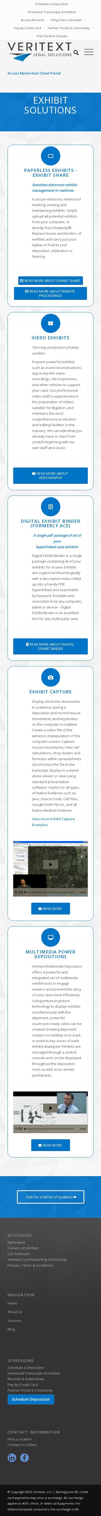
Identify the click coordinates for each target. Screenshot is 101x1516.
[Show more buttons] (83, 892)
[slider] (50, 892)
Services (15, 1320)
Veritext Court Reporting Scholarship (37, 1259)
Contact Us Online (22, 1444)
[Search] (73, 51)
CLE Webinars (19, 1253)
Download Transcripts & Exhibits (52, 12)
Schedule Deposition (31, 1399)
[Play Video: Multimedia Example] (50, 1108)
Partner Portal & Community (69, 28)
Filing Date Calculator (66, 20)
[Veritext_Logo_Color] (42, 51)
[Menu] (86, 51)
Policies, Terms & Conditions (30, 1265)
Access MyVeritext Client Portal (34, 73)
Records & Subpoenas (26, 1378)
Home (12, 1303)
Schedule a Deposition (51, 4)
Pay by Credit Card (27, 28)
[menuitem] (52, 4)
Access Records (32, 20)
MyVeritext (16, 1242)
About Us (15, 1311)
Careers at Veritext (23, 1248)
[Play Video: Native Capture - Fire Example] (50, 864)
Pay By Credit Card (23, 1384)
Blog (11, 1329)
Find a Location (20, 1439)
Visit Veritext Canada (52, 36)
